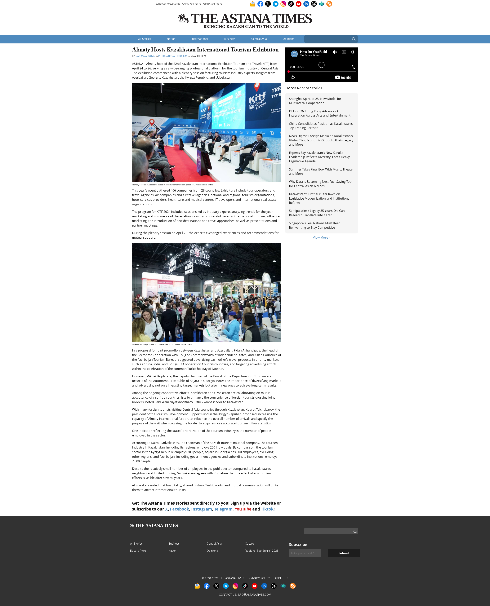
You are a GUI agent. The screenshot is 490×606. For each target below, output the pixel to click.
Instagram (201, 509)
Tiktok (267, 509)
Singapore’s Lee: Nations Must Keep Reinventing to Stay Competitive (315, 225)
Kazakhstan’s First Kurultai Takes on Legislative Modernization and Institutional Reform (319, 198)
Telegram (223, 509)
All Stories (144, 39)
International (199, 39)
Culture (249, 543)
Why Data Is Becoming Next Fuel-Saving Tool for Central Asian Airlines (320, 183)
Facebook (179, 509)
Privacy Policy (259, 578)
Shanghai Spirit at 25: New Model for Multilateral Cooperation (315, 101)
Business (229, 39)
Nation (171, 39)
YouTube (243, 509)
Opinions (288, 39)
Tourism (182, 56)
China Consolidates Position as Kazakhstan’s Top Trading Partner (321, 126)
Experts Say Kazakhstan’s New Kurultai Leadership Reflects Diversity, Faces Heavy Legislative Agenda (319, 157)
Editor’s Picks (138, 550)
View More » (321, 237)
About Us (281, 578)
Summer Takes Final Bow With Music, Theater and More (321, 171)
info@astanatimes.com (254, 594)
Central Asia (259, 39)
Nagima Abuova (145, 56)
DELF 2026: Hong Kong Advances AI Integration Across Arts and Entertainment (319, 113)
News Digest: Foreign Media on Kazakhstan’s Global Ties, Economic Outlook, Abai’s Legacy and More (321, 140)
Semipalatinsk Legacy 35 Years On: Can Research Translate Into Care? (317, 213)
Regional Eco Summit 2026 (261, 550)
